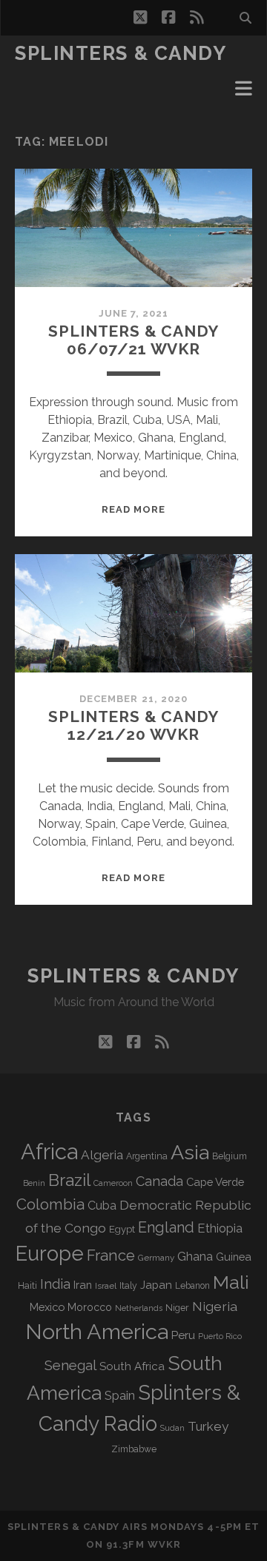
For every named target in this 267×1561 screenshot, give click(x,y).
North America (96, 1331)
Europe (50, 1253)
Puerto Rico (220, 1336)
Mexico (47, 1307)
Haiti (27, 1285)
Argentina (147, 1156)
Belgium (229, 1156)
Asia (190, 1152)
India (55, 1284)
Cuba (102, 1205)
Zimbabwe (133, 1449)
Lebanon (192, 1286)
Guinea (233, 1256)
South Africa (132, 1366)
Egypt (122, 1229)
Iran (82, 1284)
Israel (105, 1286)
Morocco (89, 1307)
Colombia (50, 1204)
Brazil (69, 1180)
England (166, 1227)
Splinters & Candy (121, 53)
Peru (183, 1335)
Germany (156, 1257)
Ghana (195, 1257)
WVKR (164, 1544)
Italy (128, 1286)
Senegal (70, 1365)
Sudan (172, 1428)
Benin (34, 1183)
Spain (120, 1395)
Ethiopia (220, 1228)
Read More (133, 509)
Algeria (102, 1154)
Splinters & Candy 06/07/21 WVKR (133, 340)
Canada (159, 1181)
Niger (177, 1307)
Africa (49, 1151)
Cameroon (113, 1183)
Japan (156, 1285)
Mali (231, 1282)
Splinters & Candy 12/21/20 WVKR (133, 725)
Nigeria (214, 1306)
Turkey (208, 1426)
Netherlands (138, 1308)
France (111, 1255)
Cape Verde (215, 1182)
